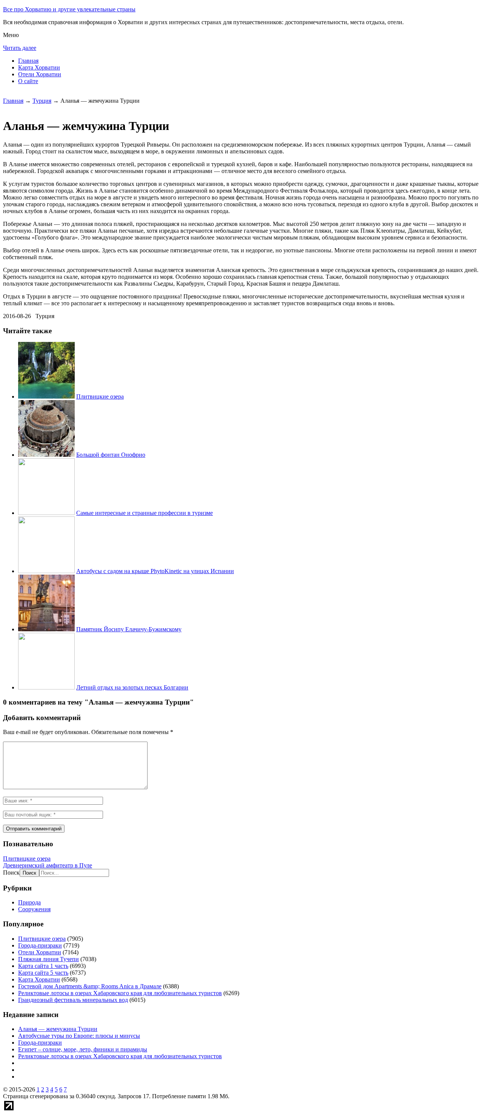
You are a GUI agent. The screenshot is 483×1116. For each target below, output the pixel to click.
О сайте (28, 81)
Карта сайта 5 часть (43, 972)
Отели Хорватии (39, 74)
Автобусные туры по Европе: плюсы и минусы (79, 1036)
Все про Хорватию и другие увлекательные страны (69, 9)
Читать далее (19, 48)
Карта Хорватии (39, 67)
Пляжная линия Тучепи (48, 959)
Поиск (11, 872)
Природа (29, 902)
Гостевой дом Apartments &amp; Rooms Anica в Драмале (90, 986)
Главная (28, 60)
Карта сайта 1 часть (43, 966)
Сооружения (34, 909)
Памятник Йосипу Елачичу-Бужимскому (129, 629)
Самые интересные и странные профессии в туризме (144, 513)
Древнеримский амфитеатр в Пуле (47, 865)
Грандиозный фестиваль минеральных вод (73, 1000)
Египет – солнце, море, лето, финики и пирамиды (82, 1049)
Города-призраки (40, 945)
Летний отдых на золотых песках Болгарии (132, 687)
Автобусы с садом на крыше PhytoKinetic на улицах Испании (155, 571)
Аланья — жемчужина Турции (57, 1029)
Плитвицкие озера (100, 396)
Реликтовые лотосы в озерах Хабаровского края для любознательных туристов (120, 993)
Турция (41, 100)
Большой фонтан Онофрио (110, 454)
